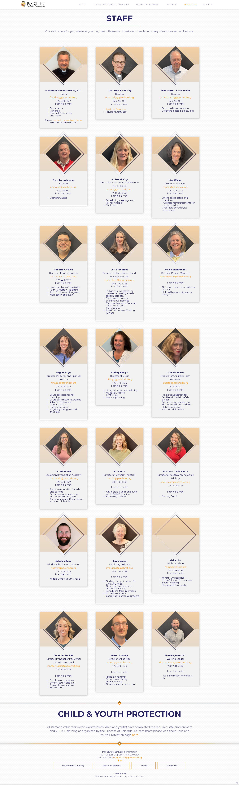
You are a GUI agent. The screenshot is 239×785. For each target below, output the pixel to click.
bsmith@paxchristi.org (119, 478)
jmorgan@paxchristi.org (119, 568)
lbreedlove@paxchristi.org (119, 280)
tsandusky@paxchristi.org (119, 97)
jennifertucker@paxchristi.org (63, 666)
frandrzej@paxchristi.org (63, 97)
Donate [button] (143, 765)
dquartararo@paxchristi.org (175, 662)
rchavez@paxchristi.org (63, 276)
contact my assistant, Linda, (67, 120)
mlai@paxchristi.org (175, 567)
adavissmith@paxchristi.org (175, 482)
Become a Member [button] (111, 765)
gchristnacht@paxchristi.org (175, 97)
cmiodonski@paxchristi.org (63, 478)
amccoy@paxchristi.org (119, 189)
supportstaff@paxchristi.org (127, 757)
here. (135, 735)
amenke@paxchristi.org (63, 187)
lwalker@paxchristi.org (175, 187)
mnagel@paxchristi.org (63, 383)
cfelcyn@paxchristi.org (119, 379)
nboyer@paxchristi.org (63, 568)
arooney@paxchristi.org (119, 662)
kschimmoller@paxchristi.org (175, 276)
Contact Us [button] (171, 765)
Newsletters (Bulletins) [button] (73, 765)
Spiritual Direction (116, 109)
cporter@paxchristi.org (175, 383)
